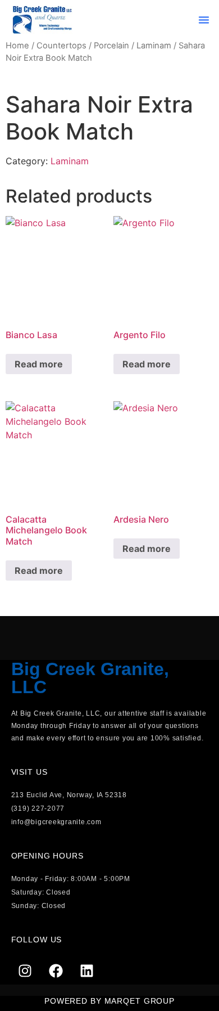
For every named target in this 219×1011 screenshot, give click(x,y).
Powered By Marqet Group (109, 1000)
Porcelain (111, 46)
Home (17, 46)
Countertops (61, 46)
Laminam (153, 46)
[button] (203, 19)
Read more (39, 364)
